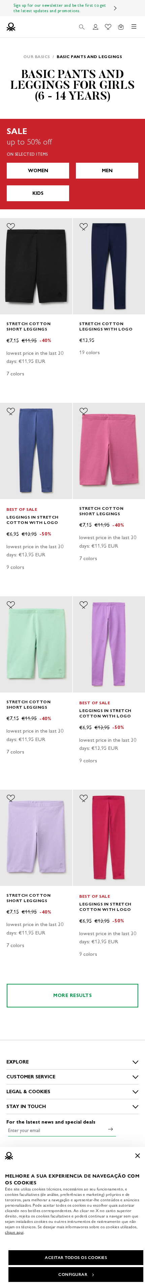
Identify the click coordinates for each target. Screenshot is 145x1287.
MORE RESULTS (72, 995)
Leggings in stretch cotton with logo (32, 520)
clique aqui (14, 1232)
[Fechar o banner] (137, 1155)
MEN (107, 171)
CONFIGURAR (72, 1274)
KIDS (38, 193)
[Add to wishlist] (11, 227)
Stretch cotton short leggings (28, 326)
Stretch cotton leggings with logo (106, 326)
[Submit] (110, 1129)
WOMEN (38, 171)
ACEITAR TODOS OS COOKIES (76, 1257)
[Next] (115, 8)
